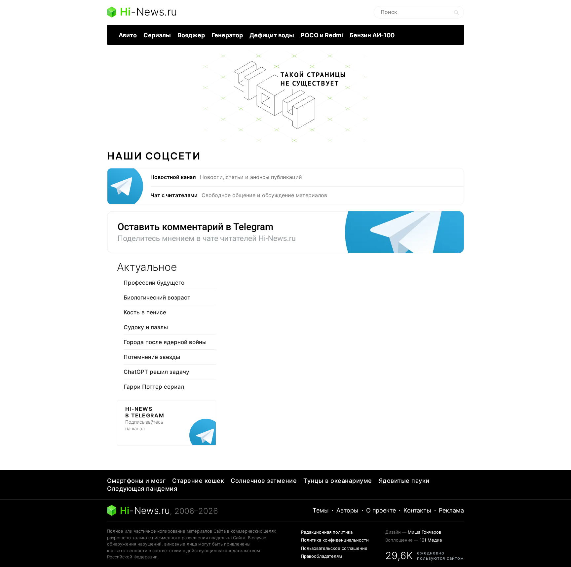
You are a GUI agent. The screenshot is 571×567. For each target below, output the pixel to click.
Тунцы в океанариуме (337, 480)
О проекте (381, 510)
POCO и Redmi (322, 35)
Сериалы (157, 35)
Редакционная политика (327, 532)
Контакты (417, 510)
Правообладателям (321, 556)
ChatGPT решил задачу (156, 372)
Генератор (227, 35)
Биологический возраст (157, 297)
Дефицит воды (271, 35)
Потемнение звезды (152, 357)
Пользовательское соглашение (334, 548)
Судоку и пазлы (146, 327)
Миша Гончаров (424, 532)
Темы (321, 510)
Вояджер (191, 35)
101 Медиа (431, 540)
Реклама (451, 510)
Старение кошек (198, 480)
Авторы (347, 510)
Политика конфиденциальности (335, 540)
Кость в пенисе (145, 312)
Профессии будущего (154, 282)
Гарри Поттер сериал (154, 386)
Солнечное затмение (264, 480)
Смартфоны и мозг (136, 480)
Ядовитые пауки (404, 480)
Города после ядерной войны (165, 342)
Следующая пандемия (142, 488)
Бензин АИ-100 (372, 35)
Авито (128, 35)
